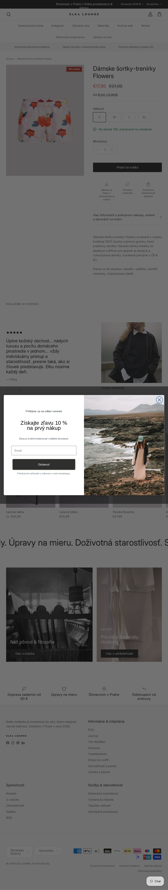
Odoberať (44, 464)
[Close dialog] (159, 399)
